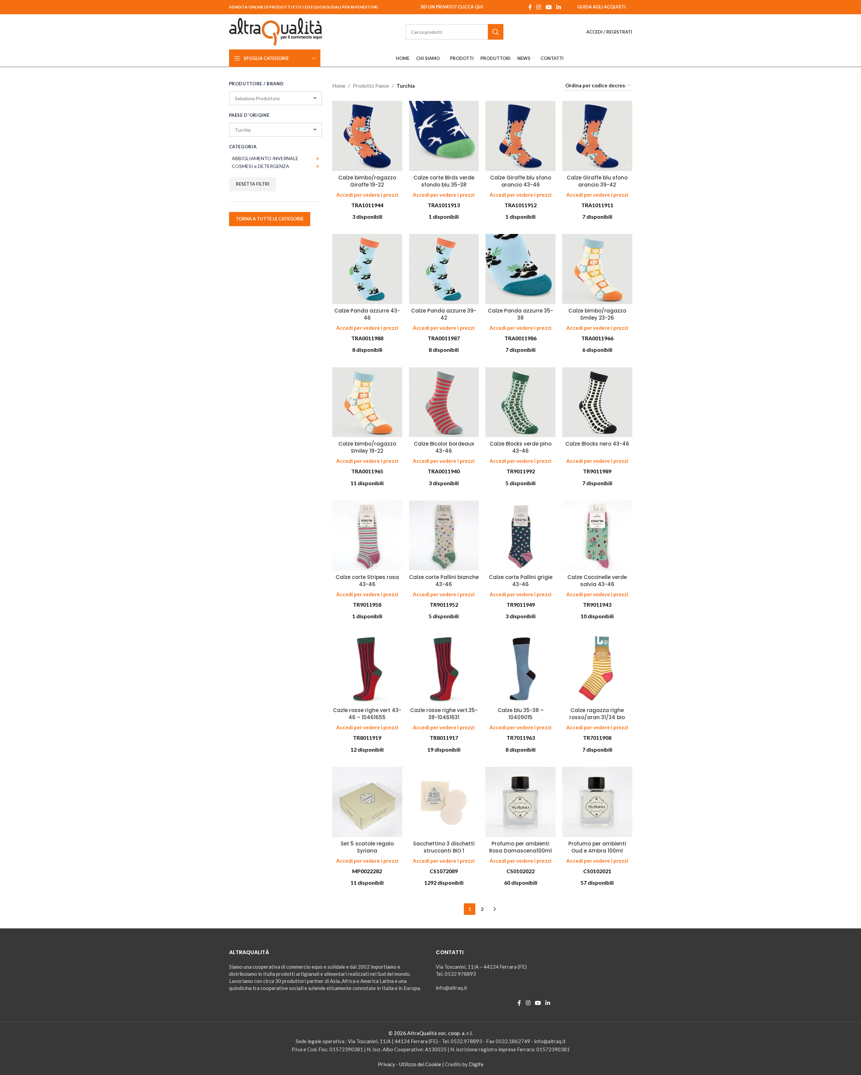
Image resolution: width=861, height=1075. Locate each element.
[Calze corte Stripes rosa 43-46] (367, 535)
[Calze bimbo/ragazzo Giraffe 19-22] (367, 136)
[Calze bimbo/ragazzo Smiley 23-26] (597, 269)
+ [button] (317, 158)
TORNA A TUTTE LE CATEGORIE (269, 218)
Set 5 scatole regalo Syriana (367, 847)
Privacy (386, 1064)
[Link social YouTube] (548, 7)
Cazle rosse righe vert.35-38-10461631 (444, 714)
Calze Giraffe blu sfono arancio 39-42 (597, 181)
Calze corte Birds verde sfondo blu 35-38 (443, 181)
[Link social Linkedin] (558, 7)
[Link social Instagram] (538, 7)
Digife (476, 1064)
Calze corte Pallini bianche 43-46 (444, 581)
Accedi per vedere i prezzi (367, 195)
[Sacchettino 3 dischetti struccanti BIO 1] (444, 802)
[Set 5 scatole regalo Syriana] (367, 802)
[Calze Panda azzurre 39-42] (444, 269)
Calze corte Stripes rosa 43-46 (367, 581)
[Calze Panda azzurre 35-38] (520, 269)
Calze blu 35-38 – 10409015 (521, 714)
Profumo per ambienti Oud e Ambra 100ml (597, 847)
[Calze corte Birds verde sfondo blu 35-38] (444, 136)
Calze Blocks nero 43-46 (597, 443)
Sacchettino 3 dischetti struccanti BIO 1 (444, 847)
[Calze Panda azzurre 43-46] (367, 269)
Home (338, 86)
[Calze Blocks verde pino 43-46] (520, 402)
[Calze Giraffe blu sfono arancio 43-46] (520, 136)
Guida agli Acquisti (601, 6)
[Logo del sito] (275, 31)
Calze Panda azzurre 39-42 (443, 314)
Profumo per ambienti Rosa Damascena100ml (520, 847)
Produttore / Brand (256, 83)
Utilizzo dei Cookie (420, 1064)
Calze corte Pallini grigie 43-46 (520, 581)
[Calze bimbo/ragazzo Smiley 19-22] (367, 402)
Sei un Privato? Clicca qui (452, 6)
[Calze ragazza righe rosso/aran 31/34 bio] (597, 669)
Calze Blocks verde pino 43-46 (520, 447)
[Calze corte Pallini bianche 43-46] (444, 535)
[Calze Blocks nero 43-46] (597, 402)
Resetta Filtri (252, 184)
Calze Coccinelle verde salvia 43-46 (597, 581)
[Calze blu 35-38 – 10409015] (520, 669)
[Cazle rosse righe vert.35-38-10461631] (444, 669)
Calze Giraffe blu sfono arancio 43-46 (520, 181)
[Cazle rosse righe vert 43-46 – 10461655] (367, 669)
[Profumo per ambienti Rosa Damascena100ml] (520, 802)
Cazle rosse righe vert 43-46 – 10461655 (367, 714)
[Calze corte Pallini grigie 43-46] (520, 535)
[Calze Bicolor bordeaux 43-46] (444, 402)
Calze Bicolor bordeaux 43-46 (444, 447)
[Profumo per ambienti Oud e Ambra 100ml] (597, 802)
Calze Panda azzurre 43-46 (367, 314)
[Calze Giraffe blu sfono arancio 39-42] (597, 136)
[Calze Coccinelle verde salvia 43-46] (597, 535)
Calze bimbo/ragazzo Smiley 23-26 (597, 314)
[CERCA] (495, 32)
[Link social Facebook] (530, 7)
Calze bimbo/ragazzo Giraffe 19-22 (367, 181)
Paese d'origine (249, 115)
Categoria (243, 146)
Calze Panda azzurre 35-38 (520, 314)
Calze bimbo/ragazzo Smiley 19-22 (367, 447)
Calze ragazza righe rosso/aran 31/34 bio (597, 714)
